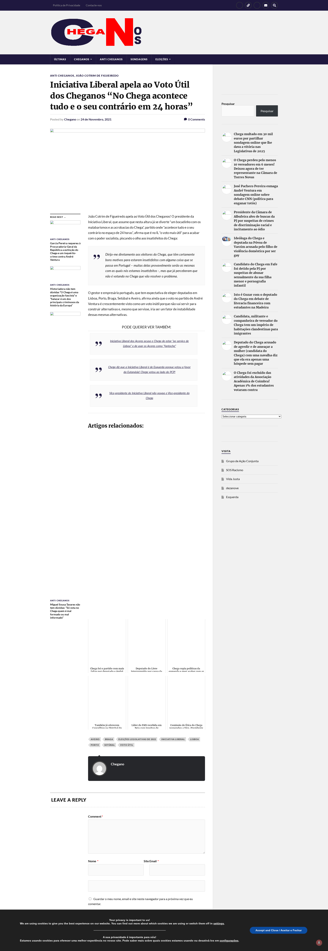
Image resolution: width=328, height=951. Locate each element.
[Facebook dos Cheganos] (239, 5)
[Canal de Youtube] (257, 5)
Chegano (70, 119)
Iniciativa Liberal (173, 739)
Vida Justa (233, 479)
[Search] (274, 5)
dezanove (232, 488)
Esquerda (232, 497)
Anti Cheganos (111, 59)
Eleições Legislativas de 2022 (137, 739)
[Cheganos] (164, 32)
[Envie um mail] (265, 5)
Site (146, 861)
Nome (93, 861)
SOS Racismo (234, 470)
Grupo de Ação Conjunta (242, 461)
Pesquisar (228, 103)
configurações (229, 940)
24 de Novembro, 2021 (96, 119)
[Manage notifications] (319, 943)
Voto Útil (126, 745)
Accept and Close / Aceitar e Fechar (278, 930)
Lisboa (194, 739)
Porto (95, 745)
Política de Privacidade (66, 5)
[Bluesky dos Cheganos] (248, 5)
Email (154, 861)
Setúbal (109, 745)
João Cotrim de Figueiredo (97, 75)
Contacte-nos (94, 5)
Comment (95, 816)
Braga (109, 739)
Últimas (60, 59)
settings (218, 923)
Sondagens (139, 59)
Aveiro (95, 739)
